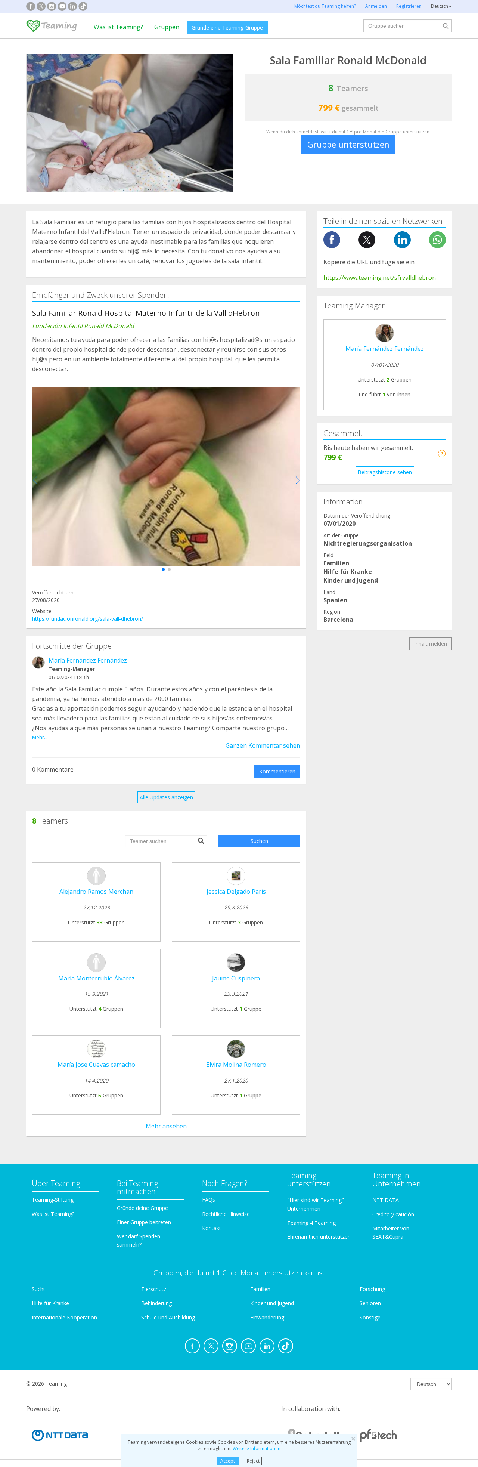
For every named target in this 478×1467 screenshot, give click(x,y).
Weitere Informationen (256, 1448)
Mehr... (39, 737)
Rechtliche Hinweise (226, 1213)
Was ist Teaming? (118, 27)
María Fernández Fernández (88, 660)
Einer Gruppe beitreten (144, 1222)
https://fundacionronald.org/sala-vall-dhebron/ (87, 618)
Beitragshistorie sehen (385, 472)
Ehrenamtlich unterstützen (319, 1236)
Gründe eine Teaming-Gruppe (227, 27)
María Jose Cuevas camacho (96, 1064)
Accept (227, 1461)
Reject (253, 1461)
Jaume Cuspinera (236, 978)
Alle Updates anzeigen (166, 797)
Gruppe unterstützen (348, 144)
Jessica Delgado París (236, 891)
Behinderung (156, 1303)
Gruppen (166, 27)
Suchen (259, 840)
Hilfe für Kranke (50, 1303)
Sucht (38, 1288)
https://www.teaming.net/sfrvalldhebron (379, 278)
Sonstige (370, 1317)
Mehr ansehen (166, 1126)
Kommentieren (277, 771)
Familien (260, 1288)
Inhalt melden (430, 643)
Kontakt (211, 1228)
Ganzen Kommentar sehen (263, 745)
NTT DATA (385, 1200)
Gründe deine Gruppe (142, 1207)
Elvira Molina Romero (236, 1064)
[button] (163, 569)
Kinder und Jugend (272, 1303)
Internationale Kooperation (64, 1317)
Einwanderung (267, 1317)
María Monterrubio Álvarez (96, 978)
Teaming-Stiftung (53, 1199)
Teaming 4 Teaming (311, 1222)
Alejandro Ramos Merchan (96, 891)
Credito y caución (393, 1214)
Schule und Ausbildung (168, 1317)
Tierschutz (153, 1288)
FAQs (208, 1199)
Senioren (370, 1303)
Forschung (372, 1288)
